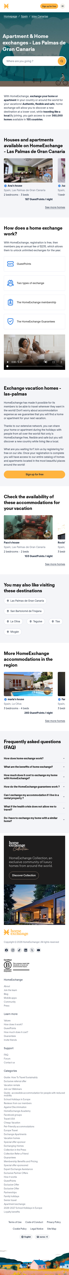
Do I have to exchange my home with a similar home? (30, 820)
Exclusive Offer (11, 1184)
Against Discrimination (15, 1107)
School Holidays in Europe (17, 1099)
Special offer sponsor (15, 1142)
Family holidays (11, 1196)
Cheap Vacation (12, 1122)
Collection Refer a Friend (16, 1153)
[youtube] (38, 950)
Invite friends (10, 1040)
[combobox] (34, 61)
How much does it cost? (16, 1032)
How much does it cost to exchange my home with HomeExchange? (30, 777)
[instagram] (12, 950)
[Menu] (62, 6)
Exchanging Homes (14, 1146)
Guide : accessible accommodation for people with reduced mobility (34, 1094)
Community (10, 1002)
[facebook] (6, 950)
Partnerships (10, 1192)
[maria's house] (28, 694)
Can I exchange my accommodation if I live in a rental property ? (31, 797)
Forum (7, 1058)
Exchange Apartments (15, 1134)
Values (7, 1020)
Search (62, 61)
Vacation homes (12, 1138)
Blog (6, 994)
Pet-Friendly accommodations (19, 1126)
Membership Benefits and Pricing (21, 1161)
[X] (32, 950)
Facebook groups (13, 1115)
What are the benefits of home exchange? (28, 766)
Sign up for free (49, 6)
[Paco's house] (28, 537)
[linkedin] (25, 950)
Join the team (10, 990)
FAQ (6, 1055)
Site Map (51, 1229)
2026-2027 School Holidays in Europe (23, 1208)
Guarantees (10, 1036)
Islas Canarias (40, 16)
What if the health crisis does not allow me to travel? (30, 808)
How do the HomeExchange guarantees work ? (32, 786)
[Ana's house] (28, 180)
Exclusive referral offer (15, 1081)
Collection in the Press (15, 1150)
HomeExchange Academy (17, 1111)
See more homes (55, 207)
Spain (24, 16)
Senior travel (10, 1200)
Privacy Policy (54, 1222)
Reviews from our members (18, 1103)
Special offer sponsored (16, 1165)
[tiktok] (19, 950)
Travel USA (9, 1118)
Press (6, 1005)
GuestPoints (10, 1028)
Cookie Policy (19, 1229)
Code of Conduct (34, 1222)
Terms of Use (15, 1222)
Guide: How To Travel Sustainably (21, 1077)
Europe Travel (11, 1130)
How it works (10, 1177)
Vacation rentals (12, 1085)
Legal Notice (36, 1229)
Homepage (10, 16)
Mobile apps (10, 998)
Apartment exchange (14, 1204)
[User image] (47, 177)
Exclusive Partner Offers (16, 1173)
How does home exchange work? (23, 758)
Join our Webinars (13, 1089)
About (7, 986)
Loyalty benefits (12, 1212)
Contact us (9, 1062)
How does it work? (13, 1024)
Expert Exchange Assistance (18, 1169)
